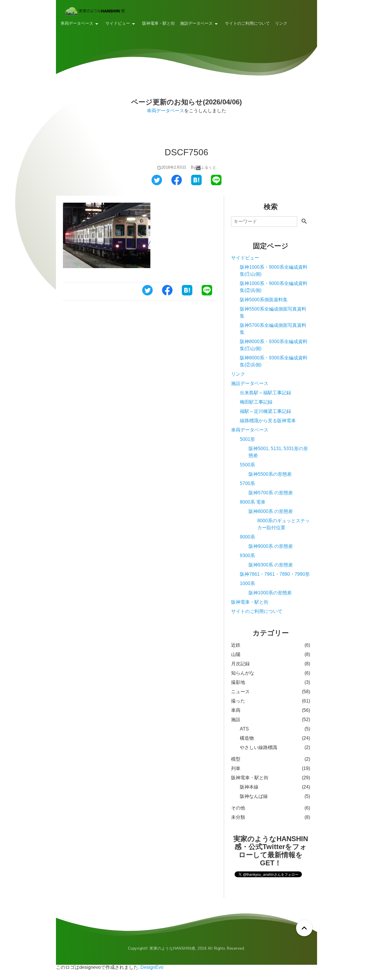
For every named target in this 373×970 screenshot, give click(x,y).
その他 (238, 807)
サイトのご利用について (247, 23)
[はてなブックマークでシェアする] (196, 183)
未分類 (238, 817)
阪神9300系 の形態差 (271, 564)
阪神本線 (249, 786)
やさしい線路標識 (258, 747)
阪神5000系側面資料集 (264, 299)
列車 (235, 768)
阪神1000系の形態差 (270, 592)
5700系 (247, 483)
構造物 (247, 738)
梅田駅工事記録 (256, 402)
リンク (281, 23)
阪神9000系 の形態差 (271, 546)
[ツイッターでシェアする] (157, 183)
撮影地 (238, 682)
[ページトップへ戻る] (304, 928)
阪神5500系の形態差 (270, 474)
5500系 (247, 464)
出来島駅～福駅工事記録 (265, 392)
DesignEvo (151, 967)
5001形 (247, 439)
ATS (244, 728)
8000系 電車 (252, 502)
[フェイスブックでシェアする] (176, 183)
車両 (235, 710)
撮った (238, 700)
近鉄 (235, 645)
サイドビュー (117, 23)
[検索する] (304, 221)
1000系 (247, 583)
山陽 (235, 654)
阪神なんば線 (254, 796)
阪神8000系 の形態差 (271, 511)
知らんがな (242, 673)
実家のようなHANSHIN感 (172, 948)
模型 (235, 759)
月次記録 (240, 663)
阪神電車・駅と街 (158, 23)
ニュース (240, 691)
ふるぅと (208, 167)
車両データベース (77, 23)
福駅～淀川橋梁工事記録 (265, 411)
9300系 (247, 555)
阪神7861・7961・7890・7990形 (275, 574)
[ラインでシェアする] (216, 183)
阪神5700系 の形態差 (271, 492)
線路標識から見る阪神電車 (268, 420)
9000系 (247, 536)
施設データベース (196, 23)
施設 (235, 719)
